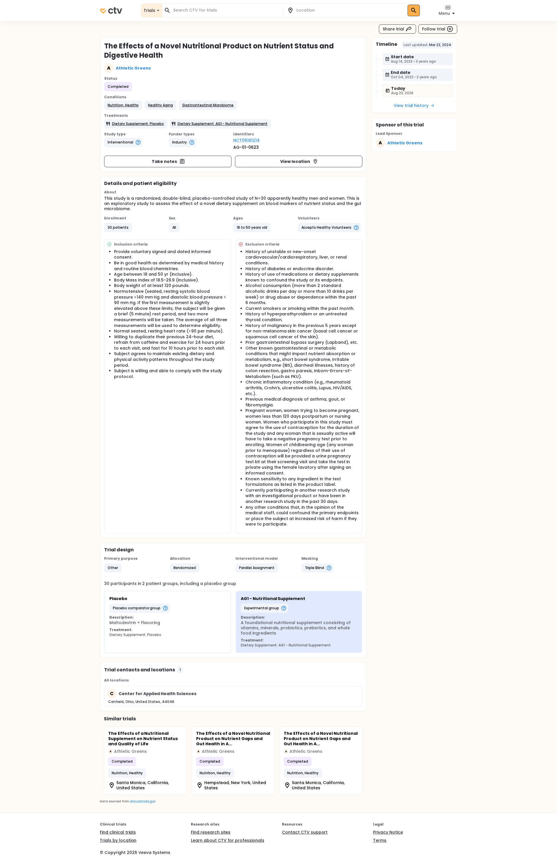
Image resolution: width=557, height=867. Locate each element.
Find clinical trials (118, 832)
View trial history (411, 105)
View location (295, 161)
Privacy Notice (388, 832)
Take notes (164, 161)
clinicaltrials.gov (142, 801)
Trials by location (118, 840)
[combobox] (226, 10)
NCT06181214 (246, 140)
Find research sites (210, 832)
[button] (123, 105)
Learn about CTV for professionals (227, 840)
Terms (379, 840)
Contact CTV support (305, 832)
